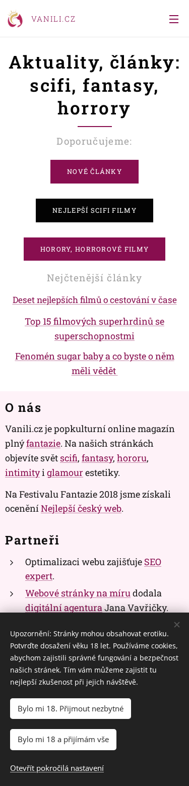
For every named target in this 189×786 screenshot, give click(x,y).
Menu (174, 19)
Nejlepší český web (81, 508)
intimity (22, 472)
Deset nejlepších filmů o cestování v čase (95, 300)
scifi (69, 458)
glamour (65, 472)
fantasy (97, 458)
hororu (132, 458)
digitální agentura (63, 607)
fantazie (43, 443)
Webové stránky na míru (78, 593)
